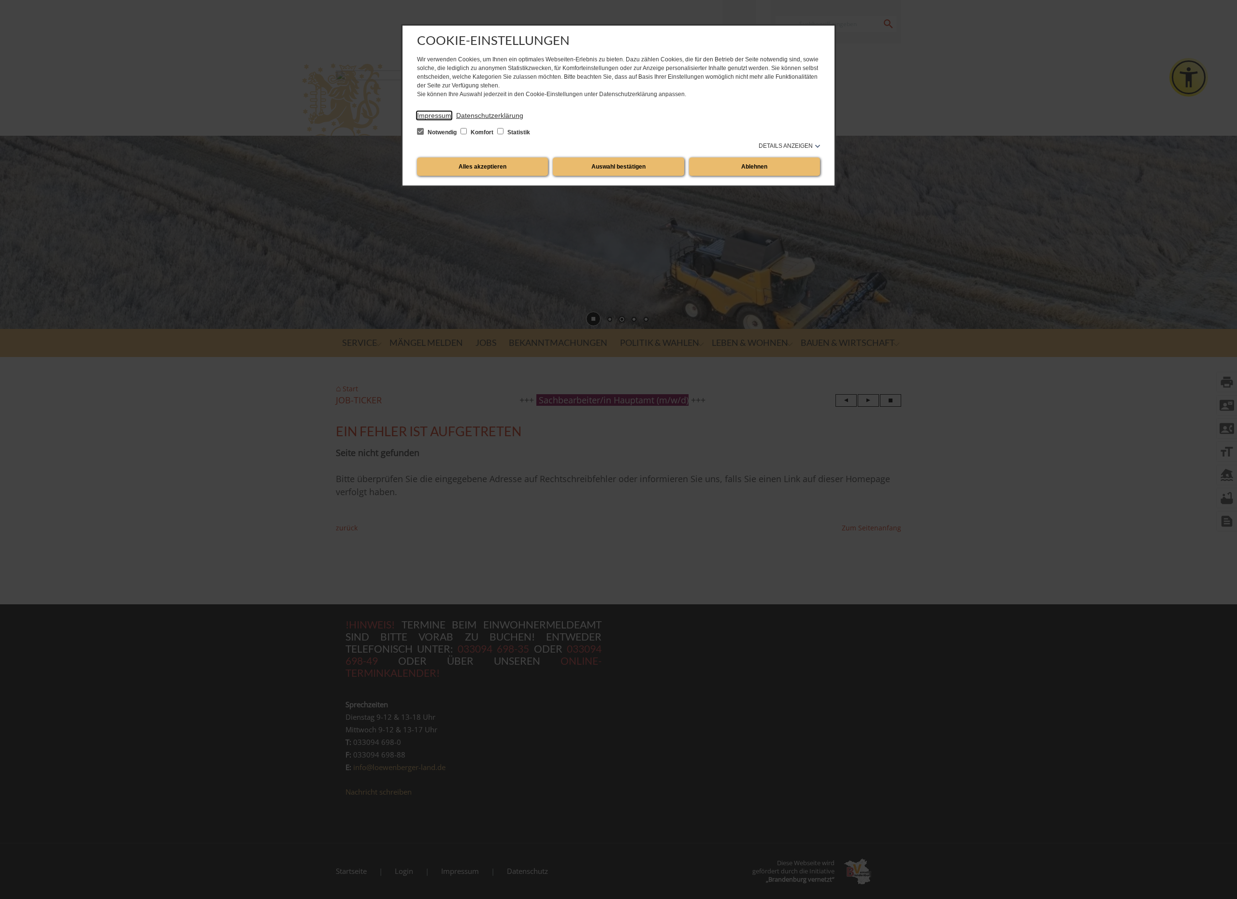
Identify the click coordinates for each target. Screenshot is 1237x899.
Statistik (518, 132)
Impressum (434, 115)
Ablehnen (754, 166)
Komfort (482, 132)
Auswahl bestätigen (618, 166)
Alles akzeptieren (482, 166)
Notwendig (442, 132)
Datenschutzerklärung (489, 115)
